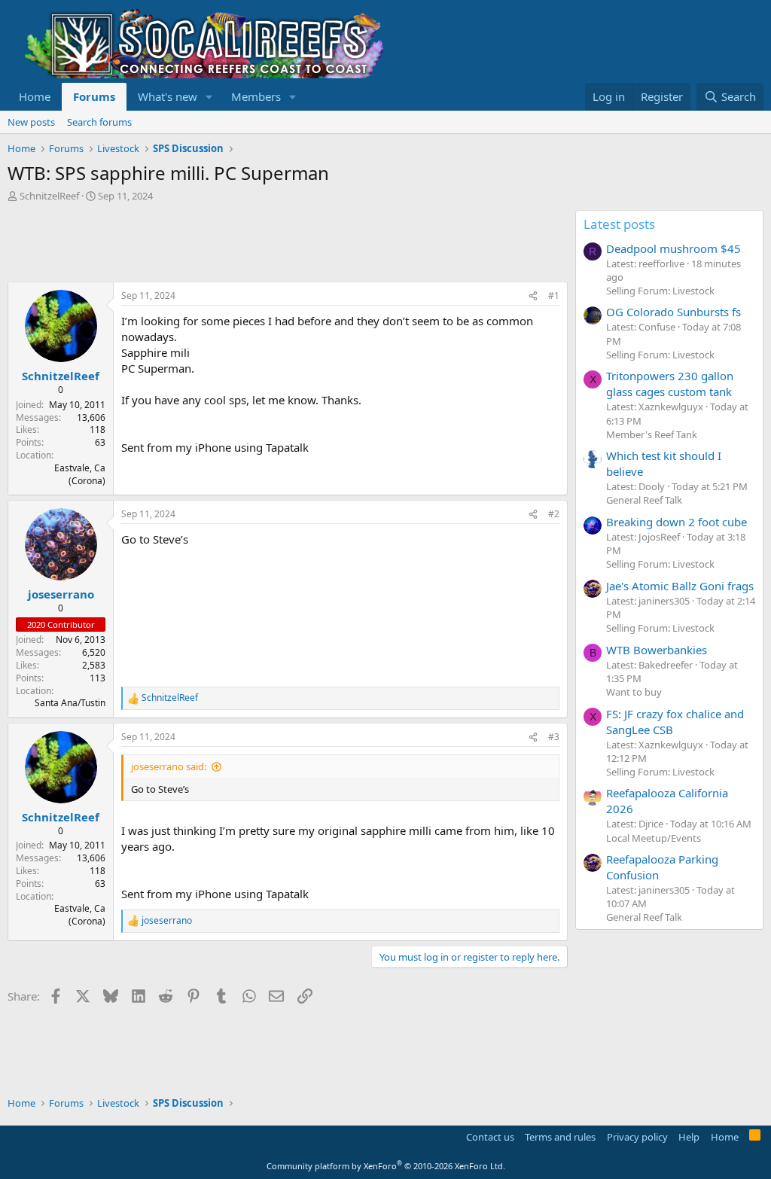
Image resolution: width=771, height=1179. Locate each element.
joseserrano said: (168, 766)
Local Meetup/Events (653, 838)
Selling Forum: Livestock (660, 290)
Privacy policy (637, 1137)
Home (34, 96)
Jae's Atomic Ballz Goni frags (680, 585)
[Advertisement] (282, 244)
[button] (209, 97)
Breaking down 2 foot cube (676, 521)
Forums (94, 96)
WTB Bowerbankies (656, 649)
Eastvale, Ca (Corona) (79, 474)
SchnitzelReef (49, 196)
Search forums (99, 122)
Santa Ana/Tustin (70, 702)
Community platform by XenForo (386, 1165)
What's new (167, 96)
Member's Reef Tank (651, 434)
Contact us (490, 1137)
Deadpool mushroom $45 (673, 248)
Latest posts (619, 224)
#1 (553, 295)
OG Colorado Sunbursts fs (673, 311)
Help (688, 1137)
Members (256, 96)
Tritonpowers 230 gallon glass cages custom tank (669, 383)
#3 (553, 736)
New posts (31, 122)
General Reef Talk (644, 500)
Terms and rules (560, 1137)
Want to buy (634, 692)
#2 (553, 513)
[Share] (533, 296)
